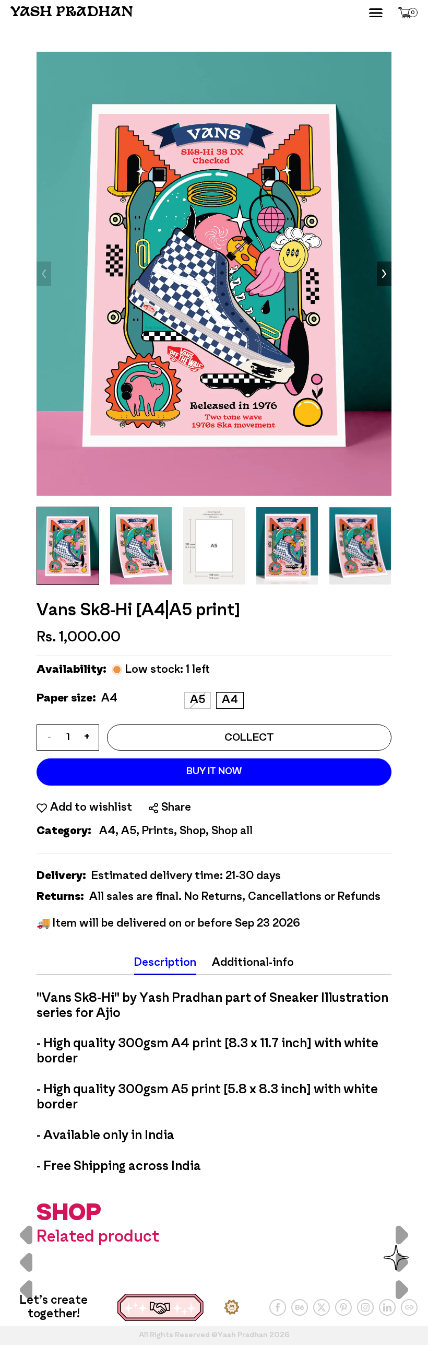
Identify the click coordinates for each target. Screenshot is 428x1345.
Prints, (159, 831)
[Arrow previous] (26, 1262)
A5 (197, 700)
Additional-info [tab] (253, 962)
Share (176, 807)
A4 (230, 700)
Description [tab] (165, 962)
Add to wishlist (91, 807)
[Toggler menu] (376, 13)
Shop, (194, 831)
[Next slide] (384, 274)
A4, (108, 831)
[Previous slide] (44, 274)
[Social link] (277, 1307)
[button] (408, 13)
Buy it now (214, 771)
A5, (130, 831)
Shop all (232, 831)
